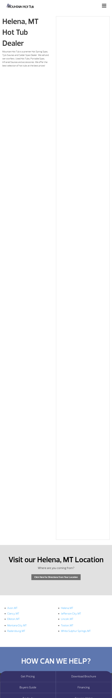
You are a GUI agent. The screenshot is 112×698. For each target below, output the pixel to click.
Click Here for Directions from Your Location (56, 577)
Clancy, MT (13, 613)
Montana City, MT (17, 625)
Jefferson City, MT (71, 613)
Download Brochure (83, 676)
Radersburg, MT (16, 631)
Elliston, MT (13, 619)
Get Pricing (28, 676)
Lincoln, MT (67, 619)
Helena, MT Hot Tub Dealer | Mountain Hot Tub (20, 5)
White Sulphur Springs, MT (76, 631)
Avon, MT (12, 608)
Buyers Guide (28, 687)
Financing (84, 687)
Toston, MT (67, 625)
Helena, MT (67, 608)
